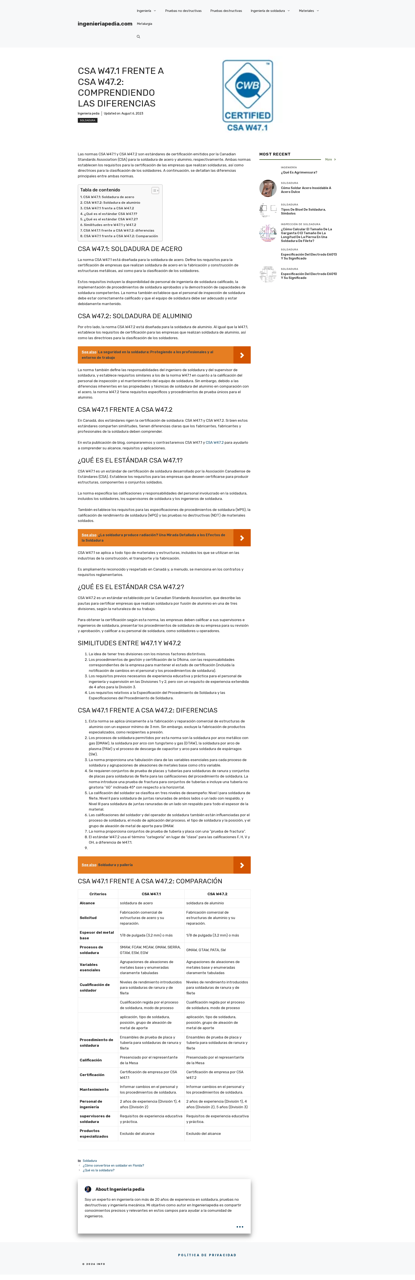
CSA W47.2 (215, 442)
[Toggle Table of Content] (153, 190)
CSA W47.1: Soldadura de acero (108, 197)
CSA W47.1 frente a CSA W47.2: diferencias (118, 230)
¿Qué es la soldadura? (99, 1170)
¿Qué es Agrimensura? (299, 172)
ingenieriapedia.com (105, 24)
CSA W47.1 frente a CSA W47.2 (109, 208)
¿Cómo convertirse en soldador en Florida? (113, 1165)
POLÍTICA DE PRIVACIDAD (207, 1255)
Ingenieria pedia (88, 113)
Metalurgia (144, 24)
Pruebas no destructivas (183, 11)
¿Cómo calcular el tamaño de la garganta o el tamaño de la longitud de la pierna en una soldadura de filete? (306, 235)
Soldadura (87, 120)
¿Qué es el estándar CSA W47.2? (111, 219)
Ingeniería (144, 11)
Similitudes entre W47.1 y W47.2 (110, 225)
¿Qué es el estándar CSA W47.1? (110, 214)
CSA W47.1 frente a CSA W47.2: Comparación (121, 236)
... (240, 1224)
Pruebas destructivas (226, 11)
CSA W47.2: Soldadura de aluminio (112, 203)
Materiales (306, 11)
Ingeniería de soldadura (268, 11)
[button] (138, 36)
